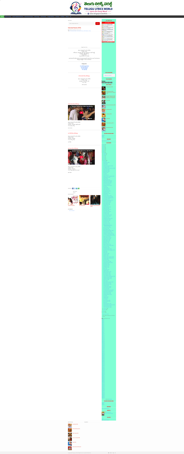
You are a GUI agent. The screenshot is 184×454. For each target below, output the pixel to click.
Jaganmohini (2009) (106, 171)
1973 (103, 346)
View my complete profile (109, 413)
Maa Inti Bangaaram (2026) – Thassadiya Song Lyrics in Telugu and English (110, 92)
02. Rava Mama (84, 67)
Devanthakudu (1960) (106, 220)
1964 (103, 337)
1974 (103, 347)
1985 (103, 358)
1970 (103, 343)
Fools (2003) (105, 295)
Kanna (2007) (105, 164)
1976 (103, 349)
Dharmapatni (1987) (106, 198)
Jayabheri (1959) (105, 255)
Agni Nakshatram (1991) (107, 209)
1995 (103, 367)
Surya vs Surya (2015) (106, 184)
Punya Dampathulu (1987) (107, 231)
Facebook (103, 135)
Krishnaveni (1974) (106, 217)
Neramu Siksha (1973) (106, 301)
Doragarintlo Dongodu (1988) (108, 232)
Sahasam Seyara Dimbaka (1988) (108, 256)
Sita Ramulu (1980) (106, 253)
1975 (103, 348)
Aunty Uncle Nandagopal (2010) (108, 197)
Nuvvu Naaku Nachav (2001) (109, 127)
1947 (103, 321)
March (105, 160)
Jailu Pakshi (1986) (106, 267)
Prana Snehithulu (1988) (107, 261)
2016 (103, 388)
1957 (103, 330)
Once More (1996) (106, 213)
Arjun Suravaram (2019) (107, 211)
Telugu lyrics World (75, 452)
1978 (103, 351)
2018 (103, 311)
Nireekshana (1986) (106, 39)
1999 (103, 371)
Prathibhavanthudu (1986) (107, 294)
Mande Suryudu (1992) (107, 216)
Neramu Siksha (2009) (106, 300)
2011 (103, 383)
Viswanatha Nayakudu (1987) (108, 262)
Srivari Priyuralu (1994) (107, 202)
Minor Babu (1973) (106, 269)
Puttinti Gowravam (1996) (107, 284)
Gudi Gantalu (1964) (106, 264)
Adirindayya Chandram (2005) (108, 196)
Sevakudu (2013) (106, 296)
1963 (103, 336)
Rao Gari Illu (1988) (106, 260)
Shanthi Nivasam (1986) (107, 293)
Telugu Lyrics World (106, 35)
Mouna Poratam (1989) (107, 227)
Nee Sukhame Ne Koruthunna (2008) (109, 168)
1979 (103, 352)
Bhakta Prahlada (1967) (75, 433)
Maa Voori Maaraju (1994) (107, 195)
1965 (103, 338)
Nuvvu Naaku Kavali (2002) (107, 214)
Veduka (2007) (105, 163)
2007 (103, 379)
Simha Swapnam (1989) (107, 275)
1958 (103, 331)
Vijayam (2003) (105, 178)
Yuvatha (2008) (105, 187)
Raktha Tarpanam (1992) (107, 283)
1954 (103, 327)
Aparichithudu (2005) (109, 109)
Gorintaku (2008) (106, 259)
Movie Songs (8, 16)
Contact (57, 16)
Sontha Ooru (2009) (106, 169)
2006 (103, 378)
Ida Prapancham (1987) (107, 219)
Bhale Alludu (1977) (106, 243)
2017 (103, 312)
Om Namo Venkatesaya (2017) (110, 122)
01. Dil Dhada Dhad (84, 66)
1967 (103, 340)
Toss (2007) (105, 173)
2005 (103, 377)
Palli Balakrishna (108, 412)
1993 (103, 365)
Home (2, 16)
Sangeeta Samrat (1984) (107, 238)
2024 (103, 146)
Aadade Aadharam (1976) (107, 305)
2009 (103, 381)
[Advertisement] (84, 39)
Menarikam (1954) (106, 263)
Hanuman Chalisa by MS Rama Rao (77, 446)
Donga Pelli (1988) (106, 208)
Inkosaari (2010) (105, 172)
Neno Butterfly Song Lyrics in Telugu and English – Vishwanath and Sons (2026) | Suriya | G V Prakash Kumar (110, 96)
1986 (103, 359)
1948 (103, 322)
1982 (103, 355)
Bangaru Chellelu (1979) (107, 244)
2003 (103, 375)
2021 (103, 150)
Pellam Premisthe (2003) (107, 201)
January (105, 309)
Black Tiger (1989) (106, 246)
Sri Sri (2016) (105, 299)
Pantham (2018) (105, 194)
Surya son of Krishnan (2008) (76, 437)
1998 (103, 370)
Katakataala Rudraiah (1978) (107, 218)
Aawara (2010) (108, 100)
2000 (103, 372)
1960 (103, 333)
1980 (103, 353)
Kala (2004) (105, 161)
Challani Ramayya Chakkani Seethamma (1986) (107, 225)
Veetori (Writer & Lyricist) (107, 237)
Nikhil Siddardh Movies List (107, 180)
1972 (103, 345)
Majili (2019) (105, 302)
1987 (103, 360)
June (104, 156)
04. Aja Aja (84, 69)
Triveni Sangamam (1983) (107, 307)
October (105, 153)
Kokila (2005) (105, 251)
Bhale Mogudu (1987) (106, 229)
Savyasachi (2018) (106, 192)
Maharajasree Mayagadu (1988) (108, 230)
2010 (103, 382)
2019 (103, 152)
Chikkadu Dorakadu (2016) (107, 278)
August (105, 154)
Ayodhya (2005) (105, 297)
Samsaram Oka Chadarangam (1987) (109, 276)
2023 (103, 147)
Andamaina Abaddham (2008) (108, 165)
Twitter (103, 136)
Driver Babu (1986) (106, 210)
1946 (103, 320)
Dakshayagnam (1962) (106, 193)
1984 (103, 357)
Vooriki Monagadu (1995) (107, 303)
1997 (103, 369)
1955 (103, 328)
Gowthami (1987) (106, 254)
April (104, 159)
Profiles (62, 16)
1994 (103, 366)
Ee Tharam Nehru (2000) (107, 286)
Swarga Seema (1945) (106, 204)
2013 (103, 385)
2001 (103, 373)
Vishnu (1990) (105, 280)
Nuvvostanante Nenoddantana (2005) (110, 104)
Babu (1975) (105, 268)
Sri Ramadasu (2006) (109, 113)
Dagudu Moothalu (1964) (107, 271)
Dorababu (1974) (106, 205)
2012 (103, 384)
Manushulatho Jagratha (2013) (108, 200)
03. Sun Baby (84, 68)
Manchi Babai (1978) (106, 240)
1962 (103, 335)
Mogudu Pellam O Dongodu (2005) (108, 176)
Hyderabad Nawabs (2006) (74, 28)
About (67, 16)
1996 (103, 368)
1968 (103, 341)
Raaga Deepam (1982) (106, 239)
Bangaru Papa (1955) (106, 224)
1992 (103, 364)
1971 (103, 344)
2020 (103, 151)
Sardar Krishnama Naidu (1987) (108, 245)
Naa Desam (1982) (106, 228)
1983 (103, 356)
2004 (103, 376)
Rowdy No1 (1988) (106, 279)
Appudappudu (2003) (106, 177)
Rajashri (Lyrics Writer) (107, 236)
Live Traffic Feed (108, 22)
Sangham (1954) (105, 270)
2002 (103, 374)
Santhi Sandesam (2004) (107, 287)
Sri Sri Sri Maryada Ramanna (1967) (109, 235)
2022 (103, 149)
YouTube (103, 137)
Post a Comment (71, 210)
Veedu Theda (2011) (106, 189)
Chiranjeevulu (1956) (106, 222)
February (105, 308)
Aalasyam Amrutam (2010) (107, 185)
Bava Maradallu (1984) (106, 272)
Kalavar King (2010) (106, 188)
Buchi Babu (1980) (106, 221)
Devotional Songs (29, 16)
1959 (103, 332)
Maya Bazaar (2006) (106, 162)
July (104, 155)
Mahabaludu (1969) (106, 247)
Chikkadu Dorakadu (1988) (107, 277)
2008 (103, 380)
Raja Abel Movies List (106, 179)
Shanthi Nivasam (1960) (107, 292)
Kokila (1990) (105, 252)
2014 (103, 386)
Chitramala (43, 16)
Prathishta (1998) (106, 285)
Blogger (110, 399)
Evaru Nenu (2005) (106, 288)
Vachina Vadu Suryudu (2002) (108, 291)
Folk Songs (36, 16)
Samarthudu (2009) (106, 170)
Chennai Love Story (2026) (109, 86)
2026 (103, 144)
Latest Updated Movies (17, 16)
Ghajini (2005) (108, 118)
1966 (103, 339)
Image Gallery (50, 16)
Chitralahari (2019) (106, 212)
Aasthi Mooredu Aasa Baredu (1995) (109, 304)
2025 (103, 145)
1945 (103, 319)
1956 (103, 329)
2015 (103, 387)
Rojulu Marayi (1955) (106, 203)
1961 (103, 334)
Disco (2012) (105, 186)
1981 (103, 354)
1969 (103, 342)
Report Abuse (104, 131)
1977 (103, 350)
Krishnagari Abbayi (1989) (107, 248)
